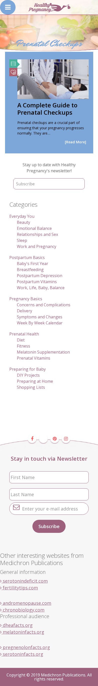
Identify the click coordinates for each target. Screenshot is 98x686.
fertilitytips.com (20, 588)
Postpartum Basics (27, 257)
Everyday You (21, 216)
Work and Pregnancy (36, 246)
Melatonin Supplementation (43, 352)
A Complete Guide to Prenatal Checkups (47, 108)
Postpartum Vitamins (37, 281)
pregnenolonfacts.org (26, 647)
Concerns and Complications (43, 305)
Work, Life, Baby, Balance (41, 287)
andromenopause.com (26, 603)
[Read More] (75, 142)
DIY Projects (28, 375)
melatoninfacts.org (23, 632)
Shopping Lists (31, 387)
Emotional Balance (34, 228)
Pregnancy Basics (25, 299)
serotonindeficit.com (25, 581)
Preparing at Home (35, 381)
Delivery (24, 311)
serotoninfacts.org (22, 654)
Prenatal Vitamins (33, 358)
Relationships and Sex (37, 234)
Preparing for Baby (27, 369)
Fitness (23, 346)
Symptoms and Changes (39, 317)
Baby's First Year (32, 263)
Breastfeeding (30, 269)
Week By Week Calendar (40, 323)
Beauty (23, 222)
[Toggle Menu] (8, 7)
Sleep (22, 240)
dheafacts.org (17, 625)
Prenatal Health (24, 334)
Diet (21, 340)
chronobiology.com (23, 610)
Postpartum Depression (39, 275)
